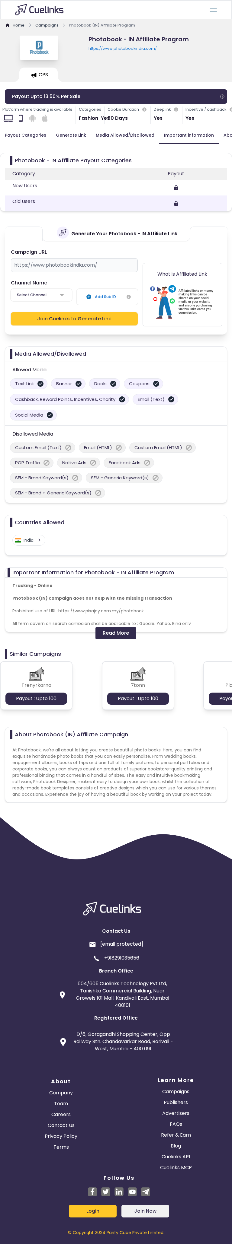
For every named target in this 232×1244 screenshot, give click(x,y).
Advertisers (175, 1113)
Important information (189, 135)
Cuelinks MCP (176, 1167)
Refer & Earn (176, 1134)
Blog (176, 1145)
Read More (116, 633)
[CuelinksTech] (146, 1192)
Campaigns (175, 1091)
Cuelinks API (176, 1156)
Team (61, 1103)
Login (92, 1211)
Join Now (145, 1211)
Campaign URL (29, 252)
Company (61, 1092)
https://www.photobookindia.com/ (123, 48)
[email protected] (121, 944)
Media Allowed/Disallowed (125, 135)
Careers (61, 1114)
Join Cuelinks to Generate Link (74, 318)
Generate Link (71, 135)
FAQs (176, 1124)
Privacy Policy (61, 1136)
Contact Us (61, 1125)
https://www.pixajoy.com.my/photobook (101, 611)
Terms (61, 1147)
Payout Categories (25, 135)
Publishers (176, 1102)
